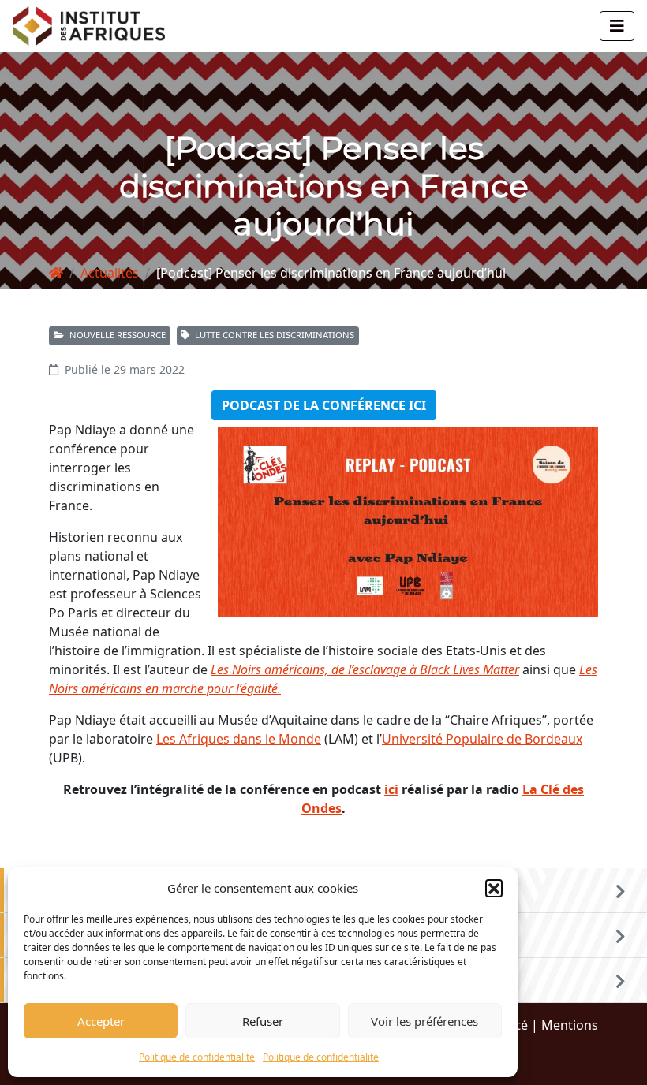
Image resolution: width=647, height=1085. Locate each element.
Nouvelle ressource (116, 335)
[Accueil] (56, 273)
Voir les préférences (424, 1021)
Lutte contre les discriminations (273, 335)
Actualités (109, 273)
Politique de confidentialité (197, 1057)
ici (391, 789)
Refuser (262, 1021)
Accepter (101, 1021)
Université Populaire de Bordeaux (482, 739)
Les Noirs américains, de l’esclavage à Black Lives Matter (365, 669)
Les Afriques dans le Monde (238, 739)
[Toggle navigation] (617, 26)
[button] (494, 888)
